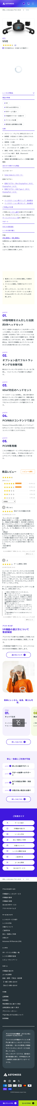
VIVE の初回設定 (8, 227)
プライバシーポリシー (9, 1011)
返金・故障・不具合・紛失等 (12, 978)
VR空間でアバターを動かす (15, 116)
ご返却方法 (6, 930)
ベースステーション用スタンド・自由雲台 (19, 203)
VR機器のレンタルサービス (11, 894)
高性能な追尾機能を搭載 (14, 124)
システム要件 (14, 212)
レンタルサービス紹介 (9, 919)
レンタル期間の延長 (9, 956)
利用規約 (5, 1000)
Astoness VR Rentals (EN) (11, 941)
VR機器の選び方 (7, 971)
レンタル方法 (7, 923)
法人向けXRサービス (9, 905)
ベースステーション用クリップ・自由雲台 (19, 200)
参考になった (29, 554)
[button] (24, 3)
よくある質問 (7, 974)
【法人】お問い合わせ (9, 985)
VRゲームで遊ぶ (11, 112)
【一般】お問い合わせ (9, 982)
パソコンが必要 (11, 120)
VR (7, 103)
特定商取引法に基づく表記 (11, 1004)
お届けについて (7, 927)
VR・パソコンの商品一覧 (10, 952)
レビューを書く (28, 471)
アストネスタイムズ (9, 908)
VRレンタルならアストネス (11, 10)
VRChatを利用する (12, 107)
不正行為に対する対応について (12, 1015)
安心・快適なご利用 (9, 934)
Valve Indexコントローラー (14, 175)
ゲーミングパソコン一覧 (10, 218)
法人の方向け (26, 1103)
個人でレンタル (8, 1103)
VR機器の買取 (7, 901)
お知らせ (5, 938)
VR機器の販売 (7, 897)
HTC (4, 38)
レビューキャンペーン (9, 960)
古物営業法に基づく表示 (10, 1007)
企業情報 (5, 996)
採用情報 (5, 1018)
